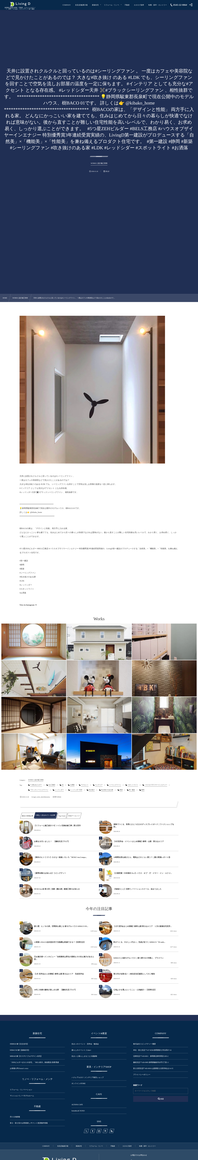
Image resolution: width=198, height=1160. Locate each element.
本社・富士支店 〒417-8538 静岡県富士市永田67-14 (152, 1050)
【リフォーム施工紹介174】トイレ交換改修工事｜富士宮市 (57, 825)
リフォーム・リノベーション (21, 1090)
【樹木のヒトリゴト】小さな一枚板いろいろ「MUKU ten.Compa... (60, 857)
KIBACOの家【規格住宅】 (20, 1050)
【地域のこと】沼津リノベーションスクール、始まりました (137, 889)
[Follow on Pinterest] (105, 1131)
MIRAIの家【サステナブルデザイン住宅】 (26, 1056)
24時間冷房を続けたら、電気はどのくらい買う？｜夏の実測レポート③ (142, 857)
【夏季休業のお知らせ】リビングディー (50, 873)
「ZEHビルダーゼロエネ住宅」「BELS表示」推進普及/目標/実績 (34, 1062)
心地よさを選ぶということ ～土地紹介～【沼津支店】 (135, 990)
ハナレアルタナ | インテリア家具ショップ (88, 1077)
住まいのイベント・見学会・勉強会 (85, 1044)
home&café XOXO (78, 1111)
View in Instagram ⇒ (28, 605)
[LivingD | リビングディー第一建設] (20, 4)
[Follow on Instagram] (99, 1131)
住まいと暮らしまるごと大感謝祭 (84, 1056)
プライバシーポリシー (141, 1075)
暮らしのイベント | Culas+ (81, 1050)
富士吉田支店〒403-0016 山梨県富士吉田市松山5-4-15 (153, 1068)
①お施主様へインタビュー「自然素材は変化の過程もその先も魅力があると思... (64, 958)
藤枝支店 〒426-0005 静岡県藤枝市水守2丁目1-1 (151, 1062)
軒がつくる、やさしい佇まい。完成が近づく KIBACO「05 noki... (139, 942)
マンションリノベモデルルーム (22, 1096)
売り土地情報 (16, 1117)
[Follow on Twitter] (86, 1131)
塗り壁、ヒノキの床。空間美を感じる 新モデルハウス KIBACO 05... (61, 926)
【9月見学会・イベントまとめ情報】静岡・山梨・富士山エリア (139, 841)
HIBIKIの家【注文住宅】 (19, 1044)
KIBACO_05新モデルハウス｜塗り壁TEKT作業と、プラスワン (139, 958)
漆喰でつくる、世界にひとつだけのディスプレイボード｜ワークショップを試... (144, 825)
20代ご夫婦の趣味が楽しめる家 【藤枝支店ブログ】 (55, 990)
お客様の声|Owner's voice (19, 1068)
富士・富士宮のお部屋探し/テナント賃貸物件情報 (29, 1123)
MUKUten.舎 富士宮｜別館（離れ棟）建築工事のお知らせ (57, 889)
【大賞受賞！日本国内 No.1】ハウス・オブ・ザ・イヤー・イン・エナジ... (143, 873)
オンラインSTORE (78, 1083)
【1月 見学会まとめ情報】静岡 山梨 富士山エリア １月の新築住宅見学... (143, 926)
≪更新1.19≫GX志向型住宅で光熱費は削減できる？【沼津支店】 (60, 942)
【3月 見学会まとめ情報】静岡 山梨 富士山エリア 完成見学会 (59, 974)
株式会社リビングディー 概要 (144, 1044)
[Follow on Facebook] (92, 1131)
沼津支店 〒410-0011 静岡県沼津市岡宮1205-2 (150, 1056)
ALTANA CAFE (77, 1105)
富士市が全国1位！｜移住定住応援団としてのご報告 (134, 974)
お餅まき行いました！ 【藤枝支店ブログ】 (52, 841)
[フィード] (111, 1131)
